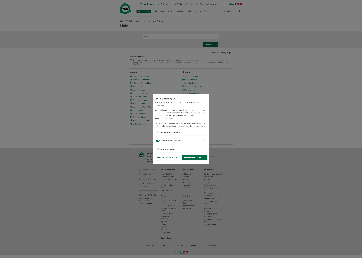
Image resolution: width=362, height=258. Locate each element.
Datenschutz (199, 126)
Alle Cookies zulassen (192, 157)
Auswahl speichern (165, 157)
